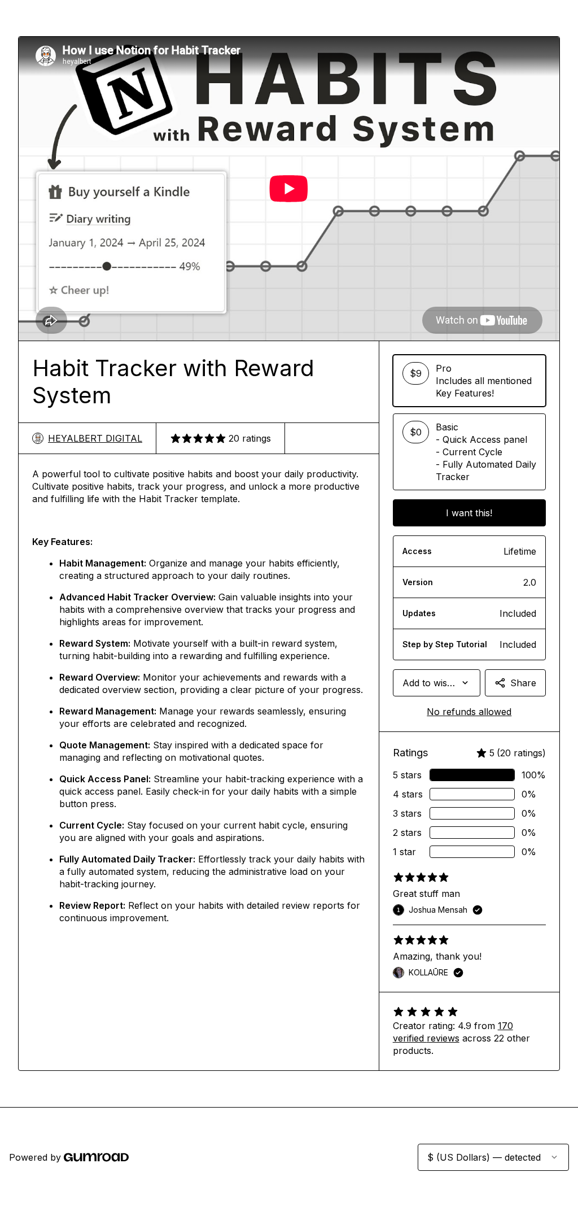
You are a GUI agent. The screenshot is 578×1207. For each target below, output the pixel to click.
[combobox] (436, 682)
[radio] (469, 381)
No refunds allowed (469, 711)
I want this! (469, 512)
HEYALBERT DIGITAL (95, 438)
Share (523, 683)
